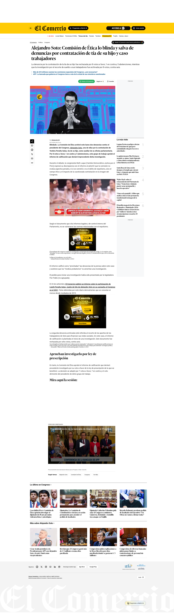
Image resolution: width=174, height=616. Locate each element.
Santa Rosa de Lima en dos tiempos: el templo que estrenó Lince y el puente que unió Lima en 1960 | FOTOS (128, 171)
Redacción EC (56, 140)
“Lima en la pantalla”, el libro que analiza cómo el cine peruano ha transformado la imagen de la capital (128, 196)
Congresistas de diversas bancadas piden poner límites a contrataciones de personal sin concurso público (133, 552)
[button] (82, 445)
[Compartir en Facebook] (32, 150)
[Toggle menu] (31, 28)
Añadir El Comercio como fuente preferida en (128, 42)
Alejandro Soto (63, 474)
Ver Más (95, 474)
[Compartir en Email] (32, 158)
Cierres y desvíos (124, 36)
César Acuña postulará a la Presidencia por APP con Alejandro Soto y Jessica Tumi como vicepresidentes (43, 552)
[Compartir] (32, 141)
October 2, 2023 (69, 259)
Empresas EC (107, 36)
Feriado (91, 36)
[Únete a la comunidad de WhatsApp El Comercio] (86, 81)
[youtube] (50, 567)
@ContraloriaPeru (95, 253)
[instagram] (46, 567)
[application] (81, 445)
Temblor (98, 36)
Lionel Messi (59, 36)
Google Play (93, 567)
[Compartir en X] (32, 154)
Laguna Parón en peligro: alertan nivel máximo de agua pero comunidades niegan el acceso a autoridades (128, 147)
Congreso (87, 474)
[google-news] (59, 567)
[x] (41, 567)
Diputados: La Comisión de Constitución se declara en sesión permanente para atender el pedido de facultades (72, 513)
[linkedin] (55, 567)
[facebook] (37, 567)
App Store (82, 567)
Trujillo (115, 36)
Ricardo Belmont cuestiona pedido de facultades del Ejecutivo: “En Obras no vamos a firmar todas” (133, 512)
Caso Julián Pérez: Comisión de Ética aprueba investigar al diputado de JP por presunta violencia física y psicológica (42, 513)
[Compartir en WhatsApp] (32, 145)
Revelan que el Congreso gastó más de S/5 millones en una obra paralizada (73, 551)
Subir (139, 577)
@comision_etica (107, 251)
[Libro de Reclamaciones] (141, 567)
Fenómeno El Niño (71, 36)
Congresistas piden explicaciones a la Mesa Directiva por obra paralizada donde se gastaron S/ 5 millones (103, 552)
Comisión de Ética (76, 474)
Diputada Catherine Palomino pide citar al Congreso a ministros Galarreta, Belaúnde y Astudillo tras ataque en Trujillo (103, 513)
